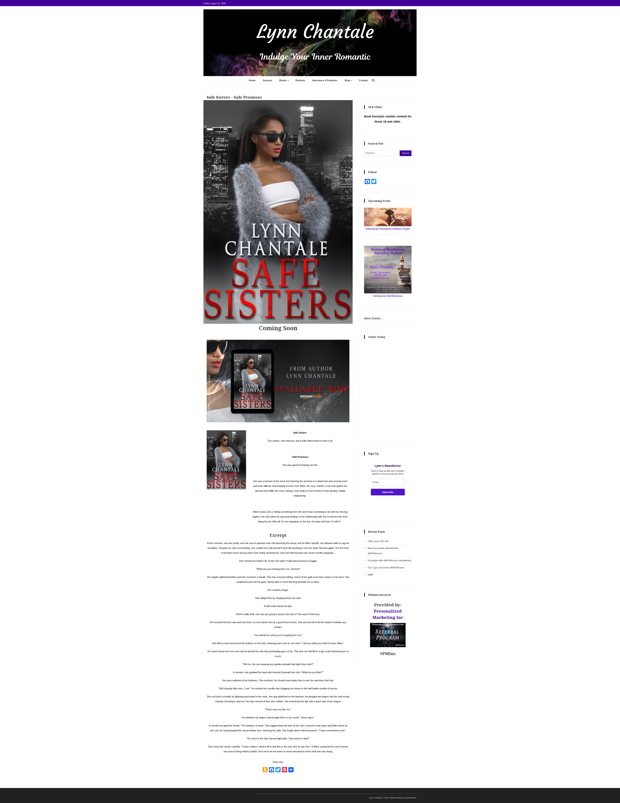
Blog (347, 80)
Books (283, 80)
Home (252, 80)
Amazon (267, 80)
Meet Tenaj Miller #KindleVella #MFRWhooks (383, 551)
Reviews (300, 80)
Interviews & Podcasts (324, 80)
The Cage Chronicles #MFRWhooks (386, 567)
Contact (363, 80)
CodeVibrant (410, 798)
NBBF (371, 574)
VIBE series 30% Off (378, 541)
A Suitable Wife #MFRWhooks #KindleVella (389, 560)
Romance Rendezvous (388, 296)
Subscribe (387, 492)
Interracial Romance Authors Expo (388, 228)
